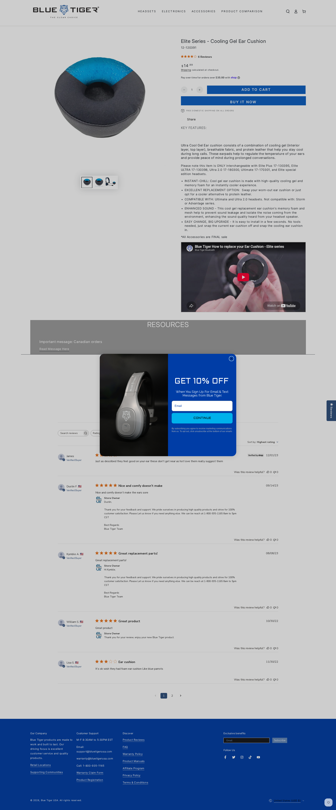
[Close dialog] (231, 358)
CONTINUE (202, 418)
